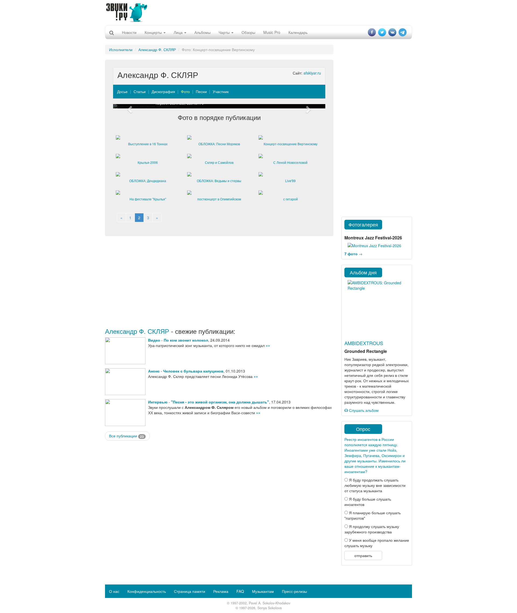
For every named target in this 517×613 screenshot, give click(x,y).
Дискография (163, 91)
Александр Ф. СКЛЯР (157, 49)
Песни (201, 91)
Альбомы (202, 32)
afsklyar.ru (312, 73)
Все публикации (126, 436)
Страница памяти (189, 591)
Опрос (363, 428)
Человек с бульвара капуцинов (193, 371)
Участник (221, 91)
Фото (185, 91)
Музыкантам (263, 591)
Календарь (298, 32)
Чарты (225, 32)
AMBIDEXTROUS (363, 342)
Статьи (140, 91)
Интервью (157, 402)
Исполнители (120, 49)
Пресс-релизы (294, 591)
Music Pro (271, 32)
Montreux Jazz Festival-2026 (373, 238)
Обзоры (248, 32)
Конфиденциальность (146, 591)
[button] (129, 106)
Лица (179, 32)
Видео (154, 340)
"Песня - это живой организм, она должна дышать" (220, 402)
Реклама (220, 591)
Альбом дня (363, 272)
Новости (129, 32)
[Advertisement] (258, 12)
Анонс (154, 371)
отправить (363, 555)
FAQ (240, 591)
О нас (114, 591)
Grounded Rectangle (365, 351)
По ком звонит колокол (186, 340)
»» (268, 345)
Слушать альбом (363, 410)
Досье (122, 91)
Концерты (154, 32)
